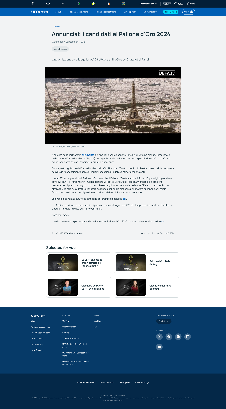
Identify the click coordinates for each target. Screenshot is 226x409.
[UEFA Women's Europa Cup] (93, 3)
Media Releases (60, 49)
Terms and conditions (86, 382)
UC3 (95, 326)
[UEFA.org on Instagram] (178, 339)
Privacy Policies (107, 382)
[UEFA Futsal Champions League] (63, 3)
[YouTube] (159, 349)
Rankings (66, 332)
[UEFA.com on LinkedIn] (187, 339)
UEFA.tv (65, 321)
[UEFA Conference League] (78, 3)
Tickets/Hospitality (70, 338)
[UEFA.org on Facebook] (168, 339)
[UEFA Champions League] (33, 3)
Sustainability (37, 344)
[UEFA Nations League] (123, 3)
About (33, 321)
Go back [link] (57, 26)
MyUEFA (97, 321)
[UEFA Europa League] (108, 3)
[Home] (38, 316)
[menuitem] (59, 12)
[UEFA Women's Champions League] (48, 3)
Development (37, 338)
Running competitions (40, 332)
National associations (40, 327)
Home (39, 11)
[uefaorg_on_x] (159, 339)
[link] (58, 12)
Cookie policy (124, 382)
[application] (113, 105)
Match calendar (69, 326)
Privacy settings (142, 382)
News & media (37, 350)
